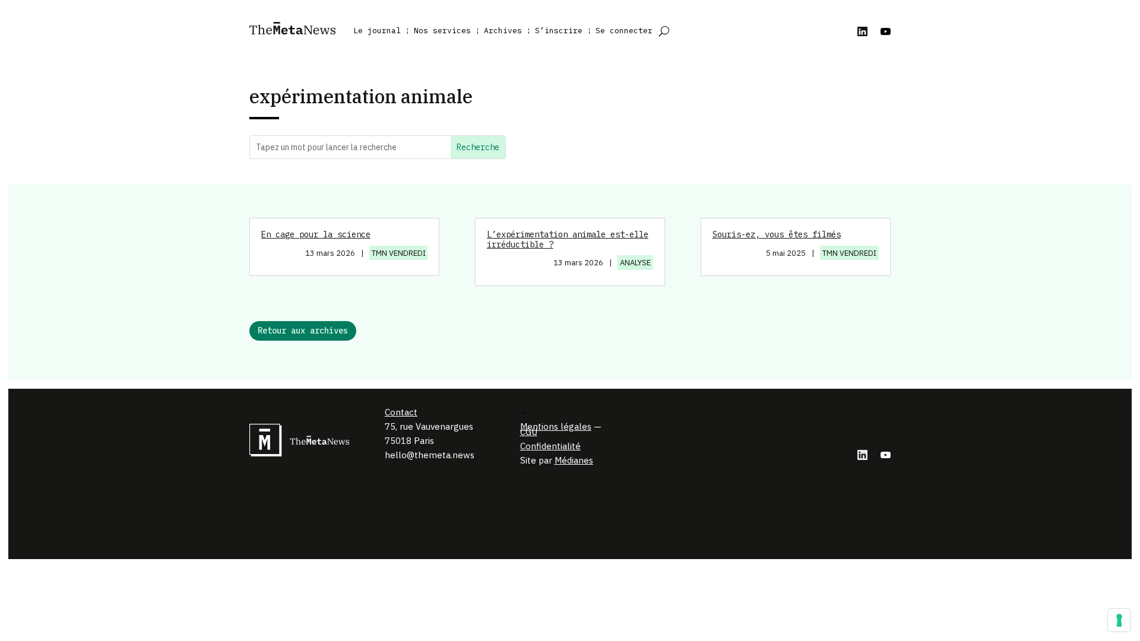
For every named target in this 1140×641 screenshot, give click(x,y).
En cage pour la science (315, 234)
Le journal (377, 31)
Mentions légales (555, 426)
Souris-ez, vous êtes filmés (776, 234)
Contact (401, 412)
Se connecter (624, 31)
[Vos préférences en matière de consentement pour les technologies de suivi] (1119, 620)
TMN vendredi (399, 253)
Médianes (574, 460)
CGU (528, 431)
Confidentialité (550, 446)
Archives (503, 31)
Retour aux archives (303, 330)
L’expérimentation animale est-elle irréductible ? (567, 239)
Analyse (635, 263)
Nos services (442, 31)
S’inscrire (558, 31)
